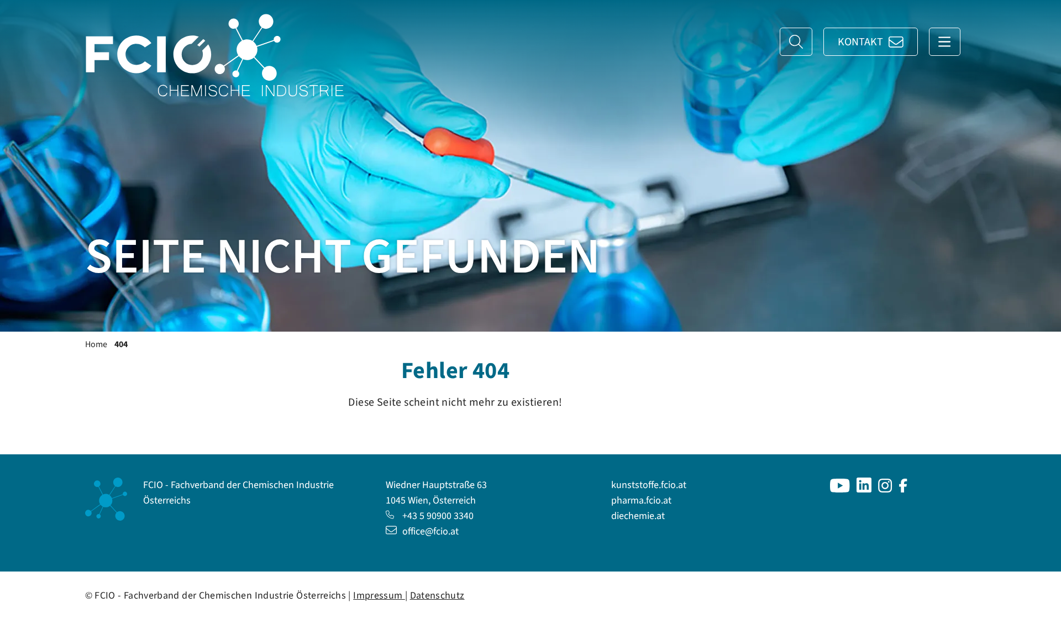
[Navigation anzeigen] (944, 42)
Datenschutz (437, 595)
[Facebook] (903, 489)
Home (96, 344)
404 (121, 344)
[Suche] (796, 42)
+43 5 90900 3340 (438, 516)
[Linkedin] (864, 489)
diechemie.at (638, 516)
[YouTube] (840, 489)
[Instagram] (885, 489)
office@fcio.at (430, 531)
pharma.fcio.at (641, 500)
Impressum (379, 595)
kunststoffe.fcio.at (648, 485)
